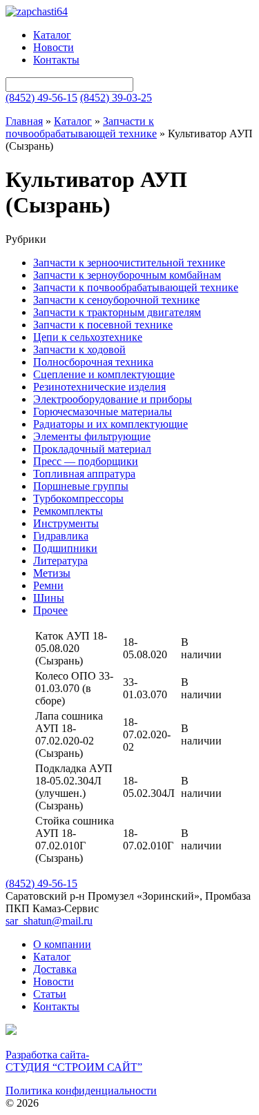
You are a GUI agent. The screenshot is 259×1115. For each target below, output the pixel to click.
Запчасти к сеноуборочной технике (116, 300)
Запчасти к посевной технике (103, 324)
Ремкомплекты (68, 511)
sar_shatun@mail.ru (49, 921)
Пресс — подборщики (85, 461)
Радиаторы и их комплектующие (110, 424)
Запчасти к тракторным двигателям (117, 312)
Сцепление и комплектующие (104, 374)
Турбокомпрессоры (78, 498)
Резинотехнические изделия (99, 387)
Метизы (51, 573)
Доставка (55, 969)
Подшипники (65, 548)
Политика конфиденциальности (81, 1090)
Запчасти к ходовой (79, 349)
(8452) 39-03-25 (116, 97)
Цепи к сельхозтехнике (87, 337)
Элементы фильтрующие (92, 436)
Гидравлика (60, 536)
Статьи (49, 994)
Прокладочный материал (92, 449)
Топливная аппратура (84, 474)
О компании (62, 944)
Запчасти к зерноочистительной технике (129, 262)
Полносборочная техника (93, 362)
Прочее (50, 610)
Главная (24, 121)
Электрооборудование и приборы (112, 399)
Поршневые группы (80, 486)
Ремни (48, 585)
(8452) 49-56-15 (41, 97)
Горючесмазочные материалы (102, 411)
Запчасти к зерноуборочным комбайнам (127, 275)
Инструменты (66, 523)
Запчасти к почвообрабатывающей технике (81, 127)
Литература (60, 560)
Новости (53, 47)
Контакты (56, 60)
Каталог (52, 35)
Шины (48, 598)
